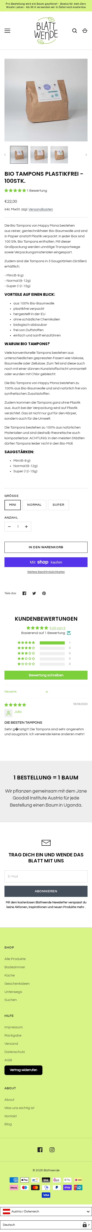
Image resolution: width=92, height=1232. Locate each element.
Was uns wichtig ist (19, 1108)
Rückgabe (12, 1035)
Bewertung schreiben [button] (46, 675)
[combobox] (46, 1211)
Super (58, 504)
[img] (15, 705)
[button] (15, 190)
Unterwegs (13, 992)
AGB (8, 1060)
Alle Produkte (15, 959)
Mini (12, 504)
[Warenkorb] (85, 31)
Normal (34, 504)
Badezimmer (14, 967)
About (9, 1099)
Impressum (13, 1027)
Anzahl (11, 517)
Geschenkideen (17, 983)
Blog (8, 1124)
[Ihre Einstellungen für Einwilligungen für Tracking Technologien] (84, 1224)
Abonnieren (46, 891)
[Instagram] (52, 1150)
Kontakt (10, 1116)
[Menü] (7, 31)
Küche (9, 975)
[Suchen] (74, 31)
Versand (11, 1043)
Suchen (10, 1000)
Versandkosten (41, 209)
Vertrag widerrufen (23, 1070)
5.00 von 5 (57, 628)
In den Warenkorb (46, 547)
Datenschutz (14, 1052)
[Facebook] (40, 1150)
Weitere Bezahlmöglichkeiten (46, 572)
